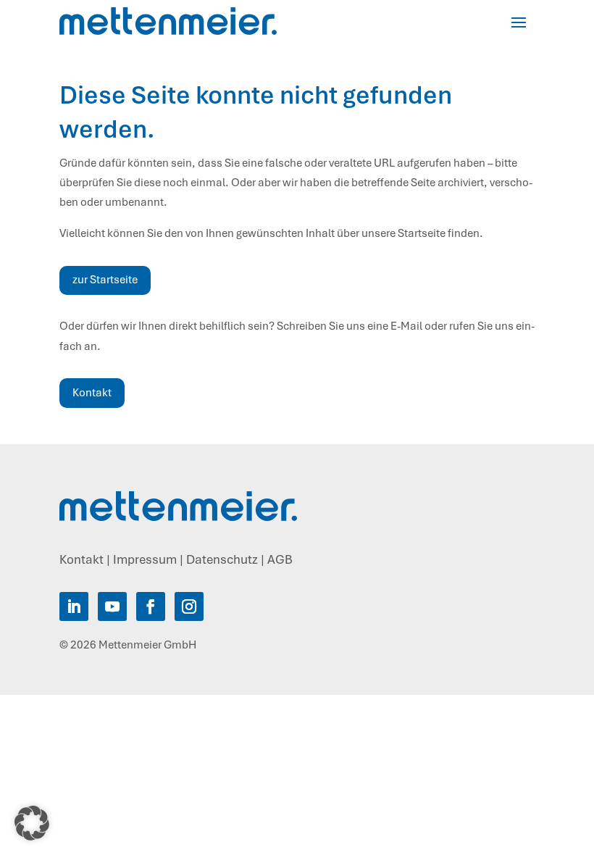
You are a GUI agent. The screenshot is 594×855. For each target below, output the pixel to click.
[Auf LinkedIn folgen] (73, 606)
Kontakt (92, 392)
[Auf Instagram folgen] (189, 606)
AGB (280, 559)
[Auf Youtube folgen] (112, 606)
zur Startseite (105, 279)
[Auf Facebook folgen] (150, 606)
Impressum (145, 559)
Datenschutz (222, 559)
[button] (32, 823)
